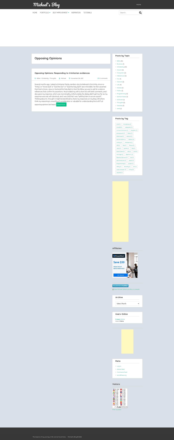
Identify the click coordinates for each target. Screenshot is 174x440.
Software (120, 99)
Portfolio (44, 13)
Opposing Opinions (122, 157)
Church (119, 70)
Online (120, 319)
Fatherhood (120, 76)
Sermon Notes (121, 96)
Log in (119, 366)
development (121, 133)
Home (138, 5)
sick (135, 166)
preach (131, 160)
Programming (121, 93)
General (119, 82)
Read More (61, 104)
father (130, 133)
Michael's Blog (46, 4)
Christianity (45, 78)
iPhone (131, 145)
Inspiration (76, 13)
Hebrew (131, 139)
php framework (121, 160)
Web (118, 108)
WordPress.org (121, 375)
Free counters (116, 409)
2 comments (103, 78)
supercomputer (121, 169)
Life (118, 84)
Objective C (129, 154)
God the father (121, 139)
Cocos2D (119, 127)
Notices (119, 88)
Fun (118, 79)
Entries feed (120, 369)
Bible (38, 78)
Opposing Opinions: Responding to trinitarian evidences (62, 73)
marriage (120, 154)
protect (130, 163)
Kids (133, 148)
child (118, 124)
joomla (126, 148)
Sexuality (127, 166)
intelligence (128, 142)
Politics (119, 90)
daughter (134, 130)
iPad (124, 145)
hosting (119, 142)
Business (119, 64)
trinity (131, 169)
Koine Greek (120, 151)
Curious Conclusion (122, 130)
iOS (118, 145)
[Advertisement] (87, 31)
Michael (63, 78)
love (135, 151)
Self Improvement (60, 13)
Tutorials (87, 13)
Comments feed (122, 372)
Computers (120, 73)
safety (119, 166)
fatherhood (120, 136)
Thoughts (53, 78)
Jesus (119, 148)
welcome (120, 172)
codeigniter (128, 127)
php (132, 157)
